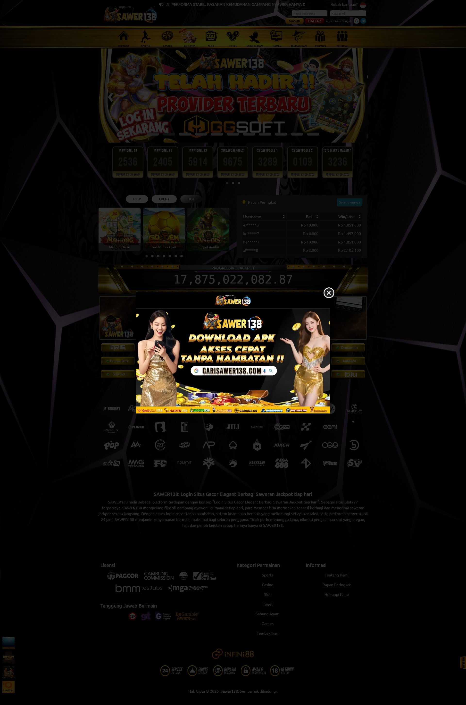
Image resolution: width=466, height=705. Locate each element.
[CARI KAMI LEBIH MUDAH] (233, 360)
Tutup (329, 293)
